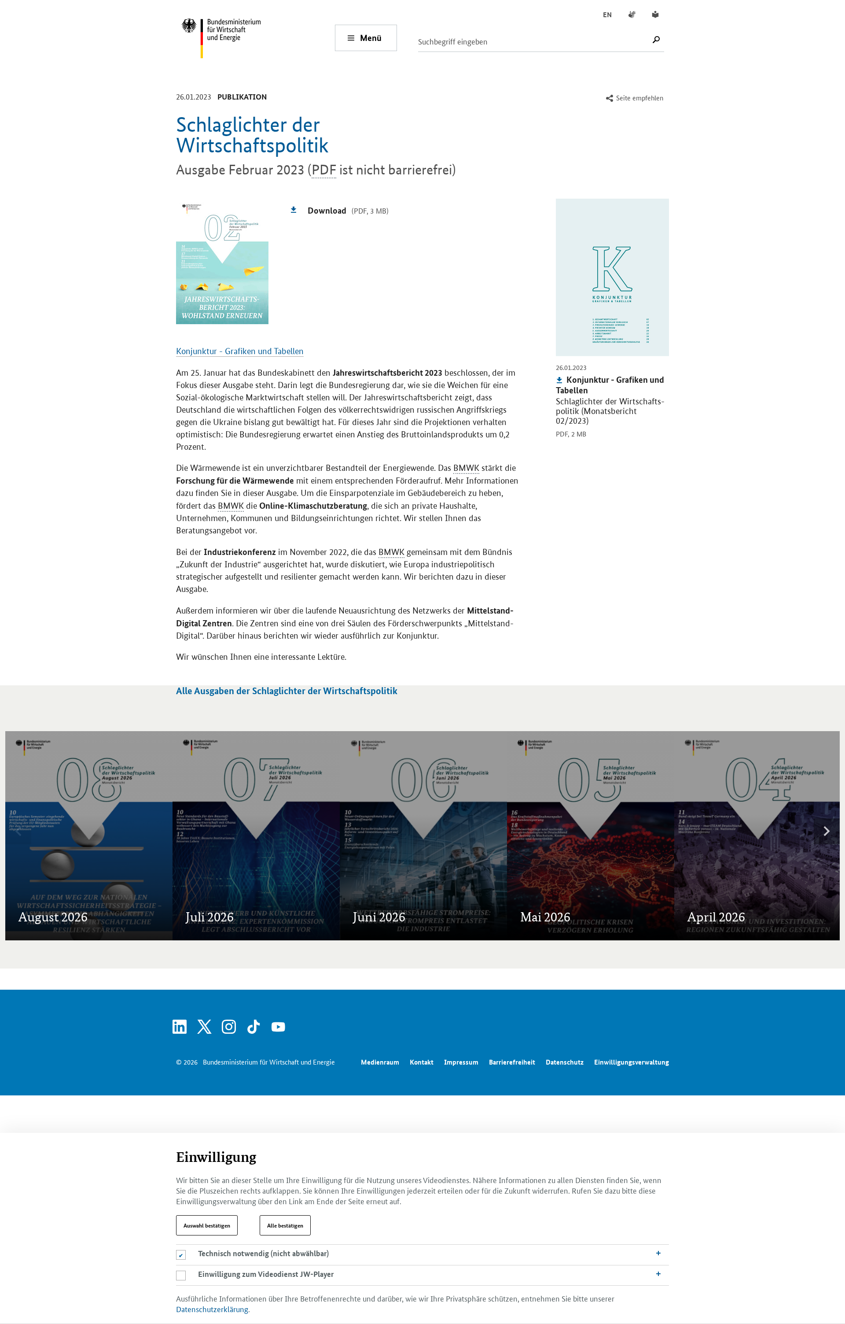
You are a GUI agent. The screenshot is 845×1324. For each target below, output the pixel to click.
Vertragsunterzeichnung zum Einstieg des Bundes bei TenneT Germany (743, 834)
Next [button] (826, 831)
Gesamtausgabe (46, 792)
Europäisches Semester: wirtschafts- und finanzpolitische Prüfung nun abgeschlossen (83, 864)
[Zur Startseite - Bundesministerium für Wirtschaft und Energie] (258, 37)
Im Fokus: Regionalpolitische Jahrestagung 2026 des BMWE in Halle (746, 792)
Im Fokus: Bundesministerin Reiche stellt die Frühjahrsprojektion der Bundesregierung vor (584, 803)
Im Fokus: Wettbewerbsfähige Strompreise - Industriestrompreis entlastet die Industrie (414, 792)
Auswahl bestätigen (207, 1225)
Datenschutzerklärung (212, 1308)
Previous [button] (18, 831)
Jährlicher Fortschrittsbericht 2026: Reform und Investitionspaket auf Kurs (417, 864)
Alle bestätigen (285, 1225)
